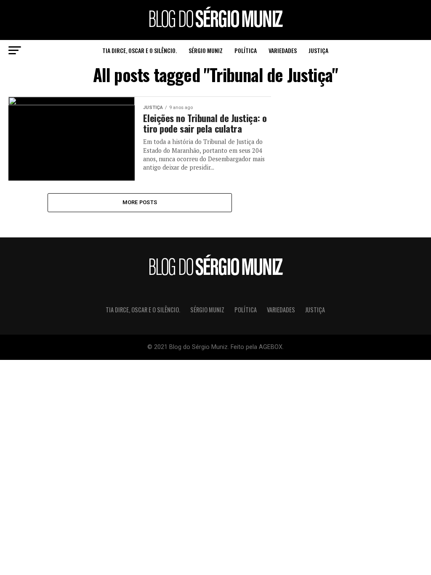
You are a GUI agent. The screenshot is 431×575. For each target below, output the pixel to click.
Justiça (318, 50)
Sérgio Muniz (206, 50)
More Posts (139, 202)
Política (245, 50)
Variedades (283, 50)
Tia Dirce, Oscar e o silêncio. (139, 50)
